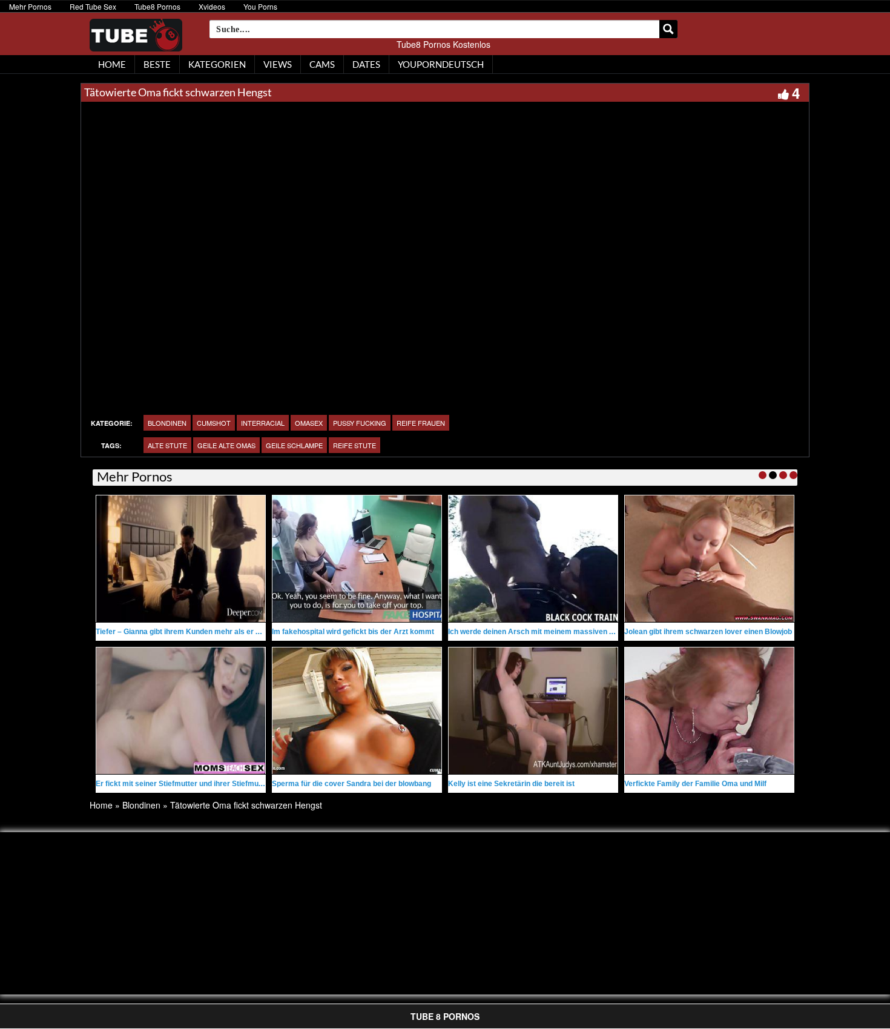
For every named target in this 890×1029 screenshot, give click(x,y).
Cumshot (214, 423)
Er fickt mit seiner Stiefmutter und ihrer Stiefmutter (183, 783)
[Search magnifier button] (668, 29)
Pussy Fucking (359, 423)
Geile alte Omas (226, 445)
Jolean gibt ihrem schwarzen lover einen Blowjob (708, 631)
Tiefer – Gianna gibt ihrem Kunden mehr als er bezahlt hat (194, 631)
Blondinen (167, 423)
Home (101, 805)
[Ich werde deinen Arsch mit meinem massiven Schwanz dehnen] (533, 559)
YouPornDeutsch (441, 64)
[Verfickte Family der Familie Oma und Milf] (709, 711)
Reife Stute (354, 445)
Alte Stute (167, 445)
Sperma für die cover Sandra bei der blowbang (351, 783)
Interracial (263, 423)
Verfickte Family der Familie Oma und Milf (695, 783)
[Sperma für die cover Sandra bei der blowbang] (357, 711)
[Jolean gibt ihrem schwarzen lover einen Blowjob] (709, 559)
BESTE (157, 64)
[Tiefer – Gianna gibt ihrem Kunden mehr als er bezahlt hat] (181, 559)
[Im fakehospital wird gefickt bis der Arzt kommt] (357, 559)
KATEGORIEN (217, 64)
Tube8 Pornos (157, 6)
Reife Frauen (421, 423)
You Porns (260, 6)
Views (277, 64)
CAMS (322, 64)
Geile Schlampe (294, 445)
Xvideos (212, 6)
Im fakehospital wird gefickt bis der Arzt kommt (353, 631)
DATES (366, 64)
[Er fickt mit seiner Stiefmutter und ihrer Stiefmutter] (181, 711)
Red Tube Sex (93, 6)
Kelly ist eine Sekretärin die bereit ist (511, 783)
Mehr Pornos (30, 6)
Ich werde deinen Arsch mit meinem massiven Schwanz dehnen (557, 631)
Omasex (309, 423)
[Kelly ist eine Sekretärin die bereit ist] (533, 711)
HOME (112, 64)
